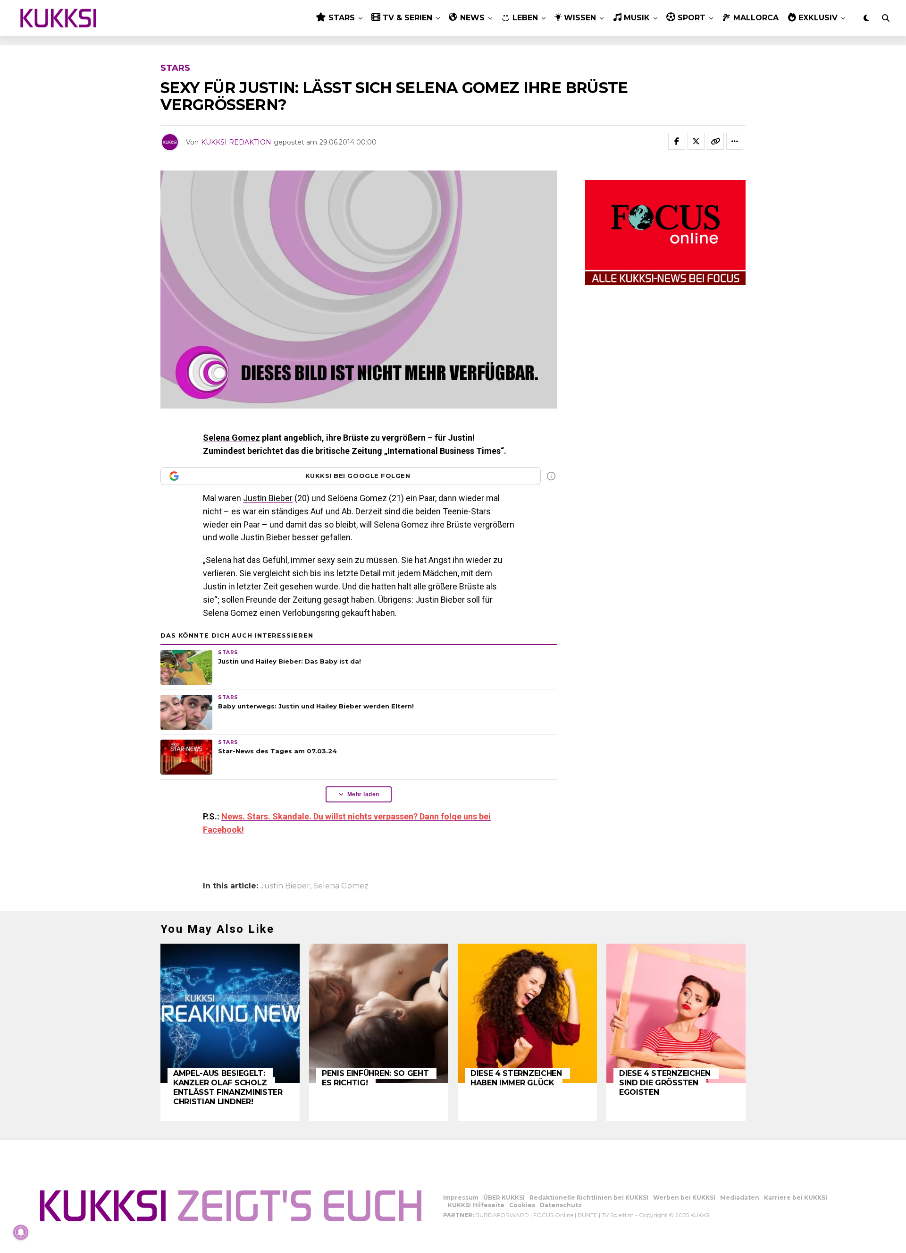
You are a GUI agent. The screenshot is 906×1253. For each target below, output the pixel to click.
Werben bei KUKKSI (684, 1197)
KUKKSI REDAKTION (236, 142)
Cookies (522, 1205)
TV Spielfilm (618, 1215)
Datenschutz (561, 1205)
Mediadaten (739, 1197)
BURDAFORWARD (502, 1215)
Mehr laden (363, 794)
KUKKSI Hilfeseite (476, 1205)
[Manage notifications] (20, 1232)
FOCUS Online (553, 1215)
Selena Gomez (231, 438)
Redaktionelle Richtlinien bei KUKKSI (588, 1197)
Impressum (460, 1197)
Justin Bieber (268, 498)
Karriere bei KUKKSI (795, 1197)
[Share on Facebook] (676, 141)
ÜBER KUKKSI (504, 1197)
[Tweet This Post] (696, 141)
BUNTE (587, 1215)
